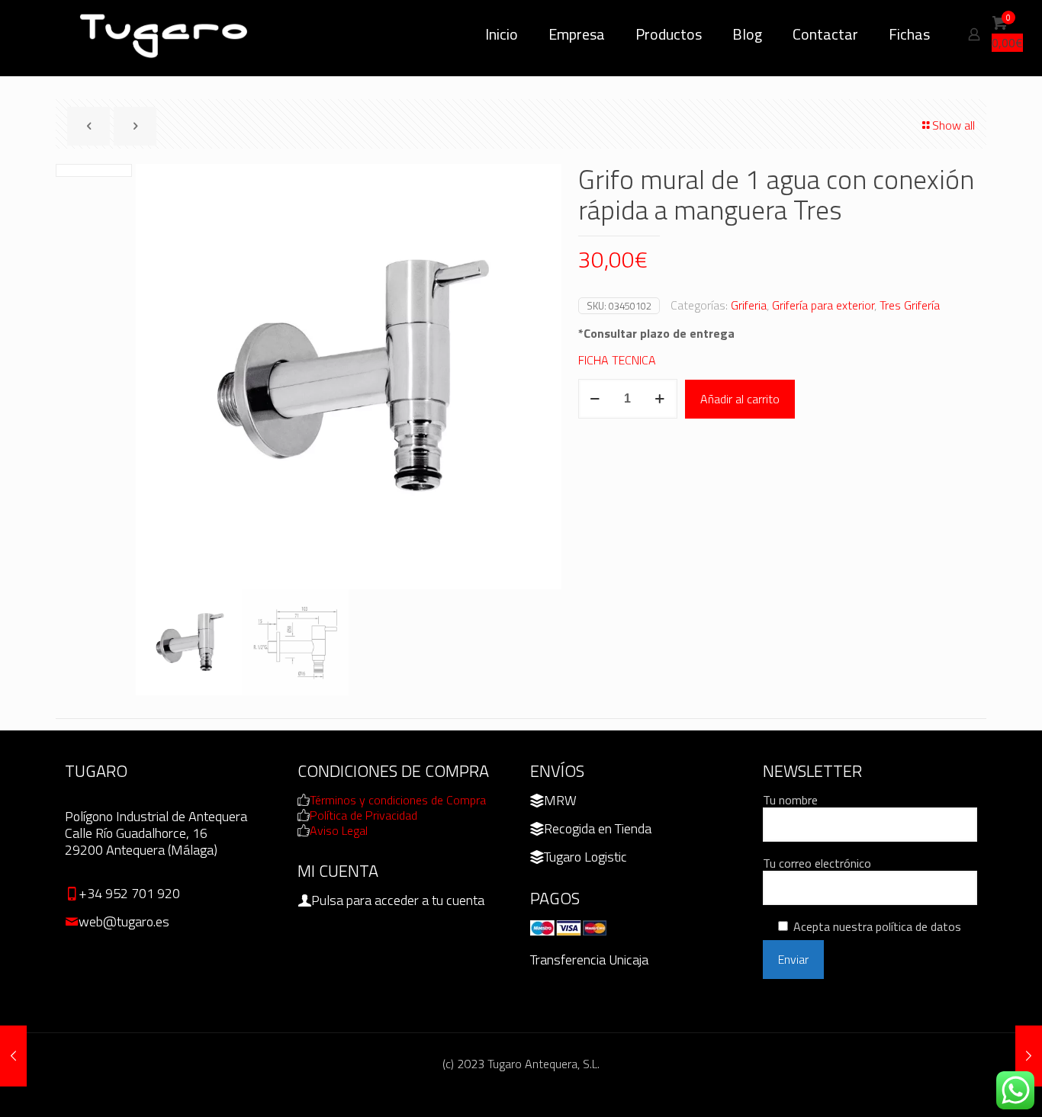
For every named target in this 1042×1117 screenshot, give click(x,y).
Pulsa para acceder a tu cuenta (397, 900)
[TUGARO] (165, 34)
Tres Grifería (910, 305)
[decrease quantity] (595, 399)
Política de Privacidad (363, 815)
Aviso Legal (339, 830)
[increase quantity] (660, 399)
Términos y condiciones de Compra (398, 800)
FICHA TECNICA (617, 360)
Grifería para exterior (823, 305)
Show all (953, 125)
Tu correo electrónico (817, 863)
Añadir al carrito (740, 399)
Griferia (749, 305)
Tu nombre (790, 800)
